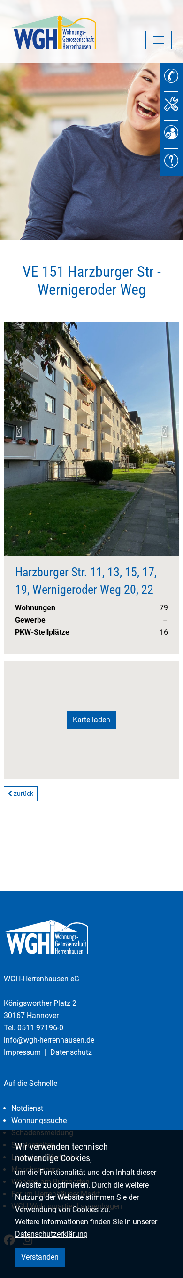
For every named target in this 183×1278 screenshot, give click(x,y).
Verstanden (40, 1257)
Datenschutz (71, 1052)
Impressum (22, 1052)
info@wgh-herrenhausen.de (49, 1039)
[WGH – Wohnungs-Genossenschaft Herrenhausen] (53, 31)
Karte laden (91, 719)
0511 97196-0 (40, 1027)
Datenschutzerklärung (51, 1233)
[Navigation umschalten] (158, 40)
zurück (22, 793)
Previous (18, 431)
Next (164, 431)
